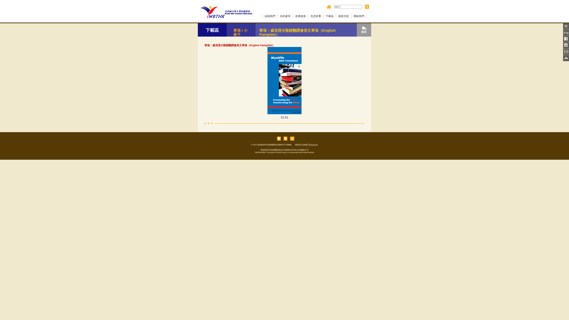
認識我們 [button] (270, 16)
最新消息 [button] (343, 16)
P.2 (286, 117)
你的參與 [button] (285, 16)
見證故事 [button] (315, 16)
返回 (364, 31)
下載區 (330, 16)
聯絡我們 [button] (359, 16)
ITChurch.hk (313, 145)
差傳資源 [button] (300, 16)
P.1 (282, 117)
